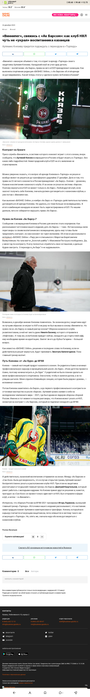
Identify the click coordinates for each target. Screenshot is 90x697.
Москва (18, 7)
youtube (8, 640)
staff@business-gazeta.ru (68, 621)
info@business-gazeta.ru (11, 624)
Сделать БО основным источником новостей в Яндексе (45, 548)
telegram (9, 636)
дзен (50, 636)
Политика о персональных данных (14, 674)
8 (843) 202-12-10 (8, 621)
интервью (7, 237)
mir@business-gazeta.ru (40, 624)
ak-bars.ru (9, 145)
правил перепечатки (26, 683)
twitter (51, 632)
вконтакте (10, 632)
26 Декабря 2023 (8, 25)
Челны (5, 7)
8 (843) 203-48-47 (37, 621)
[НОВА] (65, 14)
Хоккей (13, 29)
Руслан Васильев (9, 530)
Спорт (5, 29)
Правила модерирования (12, 595)
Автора (34, 571)
